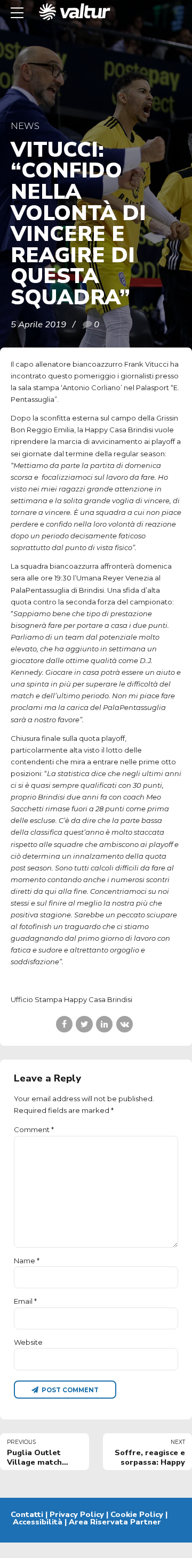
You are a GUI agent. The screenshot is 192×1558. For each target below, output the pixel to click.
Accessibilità (37, 1521)
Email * (25, 1301)
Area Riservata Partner (115, 1521)
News (25, 125)
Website (28, 1342)
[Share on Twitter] (84, 1024)
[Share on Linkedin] (104, 1024)
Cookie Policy (136, 1514)
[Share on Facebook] (64, 1024)
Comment (34, 1129)
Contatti (27, 1514)
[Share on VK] (124, 1024)
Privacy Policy (77, 1514)
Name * (26, 1260)
